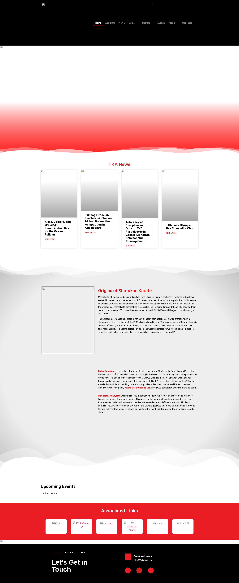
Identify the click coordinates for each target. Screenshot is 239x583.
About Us (110, 22)
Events (161, 22)
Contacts (187, 22)
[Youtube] (139, 570)
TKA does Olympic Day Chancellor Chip (179, 226)
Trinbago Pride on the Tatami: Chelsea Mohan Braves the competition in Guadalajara (98, 221)
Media (172, 22)
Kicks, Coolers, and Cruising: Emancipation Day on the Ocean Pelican (58, 228)
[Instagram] (151, 570)
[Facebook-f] (128, 570)
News (122, 22)
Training (146, 22)
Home (98, 22)
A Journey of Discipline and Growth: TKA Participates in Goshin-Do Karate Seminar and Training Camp (138, 231)
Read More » (50, 239)
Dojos (132, 22)
